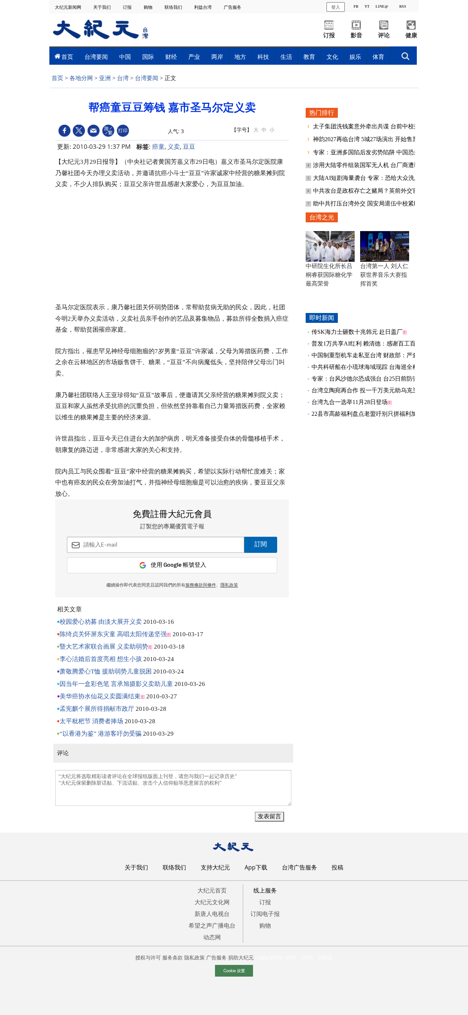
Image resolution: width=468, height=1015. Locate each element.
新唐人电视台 (212, 914)
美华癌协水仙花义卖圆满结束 (100, 696)
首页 (67, 57)
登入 (335, 7)
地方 (240, 57)
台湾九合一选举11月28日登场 (350, 402)
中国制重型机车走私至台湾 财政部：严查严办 (371, 355)
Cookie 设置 (234, 970)
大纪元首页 (212, 890)
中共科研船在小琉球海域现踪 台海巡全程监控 (371, 367)
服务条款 (172, 957)
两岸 (217, 57)
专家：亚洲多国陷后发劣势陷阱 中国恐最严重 (373, 152)
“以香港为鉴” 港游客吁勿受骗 (100, 733)
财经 (171, 57)
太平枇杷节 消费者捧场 (91, 721)
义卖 (173, 146)
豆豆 (189, 146)
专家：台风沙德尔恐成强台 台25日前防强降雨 (371, 379)
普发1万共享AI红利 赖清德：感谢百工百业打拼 (372, 343)
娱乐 (355, 57)
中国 (125, 57)
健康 (411, 35)
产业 (194, 57)
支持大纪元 (215, 867)
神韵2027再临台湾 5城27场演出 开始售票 (366, 139)
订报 (128, 7)
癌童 (158, 146)
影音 (356, 35)
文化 (332, 57)
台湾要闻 (96, 57)
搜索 (405, 54)
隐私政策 (194, 957)
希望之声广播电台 (212, 925)
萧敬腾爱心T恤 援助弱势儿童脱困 (106, 671)
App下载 (256, 867)
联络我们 (174, 7)
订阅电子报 (265, 914)
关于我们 (102, 7)
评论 (384, 35)
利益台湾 (203, 7)
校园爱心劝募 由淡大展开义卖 (101, 621)
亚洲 (105, 78)
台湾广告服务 (299, 867)
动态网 (212, 937)
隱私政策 (229, 585)
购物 (149, 7)
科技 (263, 57)
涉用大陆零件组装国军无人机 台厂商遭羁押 (370, 165)
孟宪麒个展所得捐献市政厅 (97, 708)
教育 (309, 57)
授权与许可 (148, 957)
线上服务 (265, 890)
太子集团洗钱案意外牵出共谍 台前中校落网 (370, 126)
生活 (286, 57)
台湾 (123, 78)
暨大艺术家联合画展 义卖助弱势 (104, 646)
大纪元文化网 (212, 902)
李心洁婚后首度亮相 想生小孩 (101, 659)
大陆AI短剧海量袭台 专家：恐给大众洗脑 (367, 178)
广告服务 (233, 7)
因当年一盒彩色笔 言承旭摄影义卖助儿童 (116, 683)
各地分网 (81, 78)
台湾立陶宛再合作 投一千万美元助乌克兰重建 (371, 390)
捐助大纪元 (241, 957)
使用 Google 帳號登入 (178, 565)
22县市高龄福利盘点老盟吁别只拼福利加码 (367, 414)
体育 (378, 57)
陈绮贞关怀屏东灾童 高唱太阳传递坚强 (113, 634)
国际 (148, 57)
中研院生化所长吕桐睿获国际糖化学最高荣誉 (329, 275)
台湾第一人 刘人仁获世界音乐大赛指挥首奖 (384, 275)
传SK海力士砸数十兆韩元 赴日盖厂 (357, 332)
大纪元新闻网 (68, 7)
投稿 (337, 867)
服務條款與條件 (200, 585)
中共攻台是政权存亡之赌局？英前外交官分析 (372, 191)
